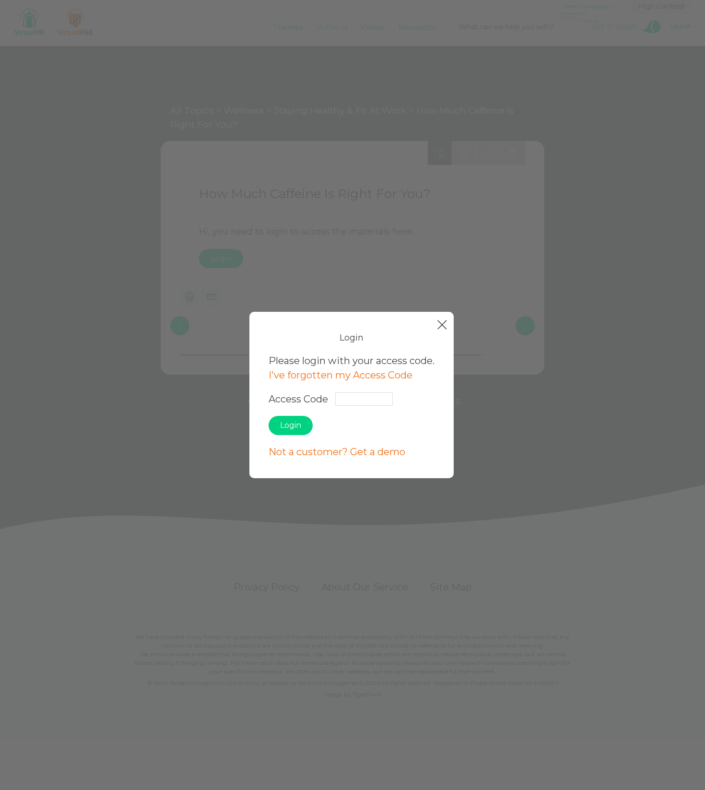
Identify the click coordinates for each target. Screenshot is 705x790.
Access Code (298, 399)
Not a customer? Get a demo (337, 452)
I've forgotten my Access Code (340, 375)
